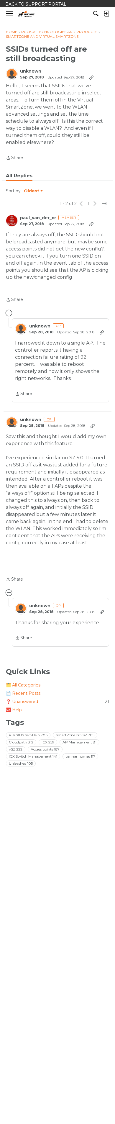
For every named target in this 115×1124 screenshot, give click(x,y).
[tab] (19, 176)
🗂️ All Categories (23, 685)
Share (14, 158)
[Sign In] (106, 13)
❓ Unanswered (57, 701)
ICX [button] (48, 742)
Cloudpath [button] (21, 742)
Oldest (32, 191)
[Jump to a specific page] (104, 203)
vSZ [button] (15, 749)
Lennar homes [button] (80, 756)
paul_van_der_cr (38, 217)
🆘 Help (14, 709)
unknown (30, 71)
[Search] (96, 13)
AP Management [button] (79, 742)
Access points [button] (45, 749)
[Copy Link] (91, 77)
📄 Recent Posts (23, 693)
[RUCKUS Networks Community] (26, 14)
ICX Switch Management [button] (33, 756)
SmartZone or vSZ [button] (75, 735)
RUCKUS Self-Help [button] (28, 735)
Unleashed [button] (21, 763)
